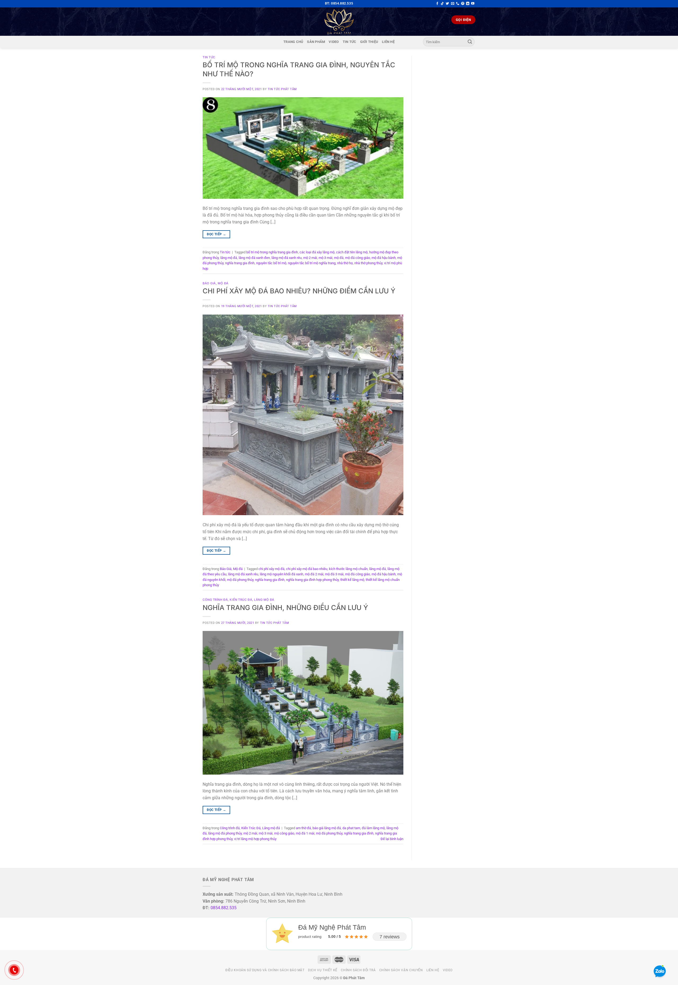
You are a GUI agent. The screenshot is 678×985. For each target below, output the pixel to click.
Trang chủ (293, 42)
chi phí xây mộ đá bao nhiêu (306, 569)
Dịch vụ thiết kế (322, 970)
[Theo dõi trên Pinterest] (462, 4)
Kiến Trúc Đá (241, 600)
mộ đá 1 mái (305, 833)
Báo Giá (209, 283)
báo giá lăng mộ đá (327, 828)
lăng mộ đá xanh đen (254, 258)
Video (334, 42)
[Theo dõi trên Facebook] (437, 4)
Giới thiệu (369, 42)
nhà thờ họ (345, 263)
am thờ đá (303, 828)
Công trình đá (215, 600)
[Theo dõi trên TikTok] (442, 4)
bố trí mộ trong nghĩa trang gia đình (272, 252)
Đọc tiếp (216, 234)
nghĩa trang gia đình (240, 263)
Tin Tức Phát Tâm (282, 89)
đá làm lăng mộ (373, 828)
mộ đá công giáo (357, 258)
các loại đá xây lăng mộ (317, 252)
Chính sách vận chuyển (401, 970)
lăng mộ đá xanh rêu (286, 258)
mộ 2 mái (310, 258)
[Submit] (469, 41)
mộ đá (339, 258)
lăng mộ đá (228, 258)
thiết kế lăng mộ (352, 580)
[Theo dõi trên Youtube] (472, 4)
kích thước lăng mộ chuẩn (348, 569)
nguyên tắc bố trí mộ (271, 263)
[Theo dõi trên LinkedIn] (467, 4)
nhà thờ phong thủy (368, 263)
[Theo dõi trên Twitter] (447, 4)
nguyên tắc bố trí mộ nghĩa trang (312, 263)
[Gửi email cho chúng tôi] (452, 4)
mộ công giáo (284, 833)
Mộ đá (223, 283)
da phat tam (351, 828)
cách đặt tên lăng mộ (352, 252)
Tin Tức (349, 42)
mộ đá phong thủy (240, 580)
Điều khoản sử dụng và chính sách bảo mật (264, 970)
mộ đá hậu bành (384, 258)
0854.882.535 (224, 907)
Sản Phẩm (316, 42)
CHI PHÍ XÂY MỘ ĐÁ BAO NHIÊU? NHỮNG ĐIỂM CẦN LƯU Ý (299, 291)
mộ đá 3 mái (334, 574)
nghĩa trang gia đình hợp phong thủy (312, 580)
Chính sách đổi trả (358, 970)
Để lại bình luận (392, 839)
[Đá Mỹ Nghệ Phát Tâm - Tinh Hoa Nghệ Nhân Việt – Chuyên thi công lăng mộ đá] (339, 21)
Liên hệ (388, 42)
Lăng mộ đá (264, 600)
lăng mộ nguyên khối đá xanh (281, 574)
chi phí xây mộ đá (271, 569)
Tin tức (209, 57)
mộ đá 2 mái (314, 574)
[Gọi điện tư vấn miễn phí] (457, 4)
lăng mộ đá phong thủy (225, 833)
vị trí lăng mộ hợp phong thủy (255, 839)
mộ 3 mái (325, 258)
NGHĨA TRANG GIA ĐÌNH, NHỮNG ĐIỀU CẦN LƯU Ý (285, 607)
